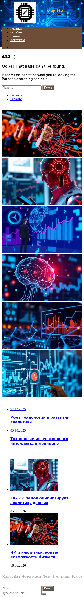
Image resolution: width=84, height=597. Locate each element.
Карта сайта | (12, 576)
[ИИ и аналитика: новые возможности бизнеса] (42, 134)
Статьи (15, 36)
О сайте (16, 32)
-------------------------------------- (42, 572)
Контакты (17, 40)
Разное (77, 576)
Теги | (48, 576)
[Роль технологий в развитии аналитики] (42, 326)
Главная (16, 28)
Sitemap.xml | (62, 576)
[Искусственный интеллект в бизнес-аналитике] (42, 278)
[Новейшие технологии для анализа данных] (42, 374)
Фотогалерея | (32, 576)
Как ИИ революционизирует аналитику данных (39, 500)
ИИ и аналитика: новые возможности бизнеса (34, 554)
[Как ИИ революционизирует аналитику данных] (42, 182)
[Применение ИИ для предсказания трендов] (42, 230)
